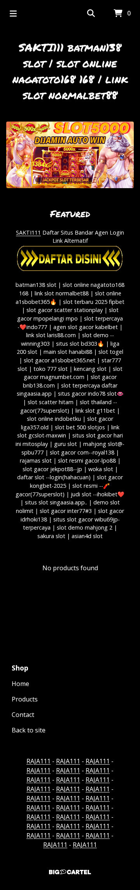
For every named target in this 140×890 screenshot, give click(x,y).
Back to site (29, 730)
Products (25, 699)
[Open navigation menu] (13, 14)
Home (20, 683)
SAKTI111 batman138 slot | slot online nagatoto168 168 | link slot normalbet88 (70, 71)
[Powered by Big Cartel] (70, 872)
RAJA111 (38, 761)
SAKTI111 (28, 232)
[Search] (91, 13)
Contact (23, 714)
